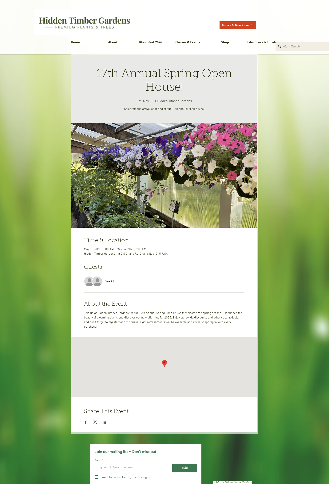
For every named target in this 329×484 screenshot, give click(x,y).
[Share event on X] (95, 422)
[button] (113, 42)
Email (99, 460)
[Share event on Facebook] (86, 422)
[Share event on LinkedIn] (104, 422)
